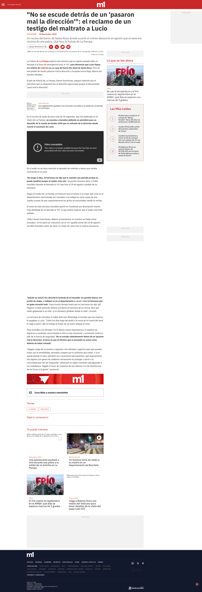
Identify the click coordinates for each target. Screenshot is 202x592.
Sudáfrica (52, 569)
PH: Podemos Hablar (34, 572)
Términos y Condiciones (36, 575)
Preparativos (73, 498)
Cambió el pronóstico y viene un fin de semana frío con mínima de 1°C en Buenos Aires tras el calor (129, 139)
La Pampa (44, 61)
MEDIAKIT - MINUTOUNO (34, 583)
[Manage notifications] (197, 584)
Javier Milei (61, 572)
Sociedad (32, 34)
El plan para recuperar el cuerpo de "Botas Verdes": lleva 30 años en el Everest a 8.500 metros (129, 118)
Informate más (43, 103)
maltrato (45, 68)
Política (30, 562)
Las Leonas (107, 566)
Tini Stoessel (32, 569)
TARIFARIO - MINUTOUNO (34, 585)
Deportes (56, 562)
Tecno (77, 562)
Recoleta (89, 569)
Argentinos (55, 566)
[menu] (4, 4)
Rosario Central (87, 566)
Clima (31, 498)
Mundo (100, 562)
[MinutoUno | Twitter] (138, 563)
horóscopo (107, 569)
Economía (47, 562)
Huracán (61, 569)
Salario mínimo (49, 572)
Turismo (97, 569)
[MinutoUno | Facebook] (142, 563)
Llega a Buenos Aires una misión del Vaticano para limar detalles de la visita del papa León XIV (85, 504)
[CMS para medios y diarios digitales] (136, 589)
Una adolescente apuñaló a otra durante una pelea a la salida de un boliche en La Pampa (70, 107)
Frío (69, 572)
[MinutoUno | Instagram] (132, 563)
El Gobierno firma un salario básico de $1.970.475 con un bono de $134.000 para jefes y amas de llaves (128, 151)
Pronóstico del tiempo (74, 569)
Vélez (64, 566)
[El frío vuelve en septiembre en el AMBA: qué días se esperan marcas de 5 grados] (45, 484)
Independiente (73, 566)
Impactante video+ (35, 457)
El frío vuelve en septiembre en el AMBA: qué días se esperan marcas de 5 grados (44, 503)
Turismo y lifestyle (88, 562)
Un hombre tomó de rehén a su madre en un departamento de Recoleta (84, 462)
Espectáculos (67, 562)
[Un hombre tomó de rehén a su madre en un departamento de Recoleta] (85, 443)
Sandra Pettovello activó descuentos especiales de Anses (129, 129)
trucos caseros (79, 572)
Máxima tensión (74, 457)
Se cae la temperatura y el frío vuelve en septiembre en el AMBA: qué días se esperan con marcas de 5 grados (124, 96)
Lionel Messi (44, 566)
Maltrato (45, 409)
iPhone (98, 566)
